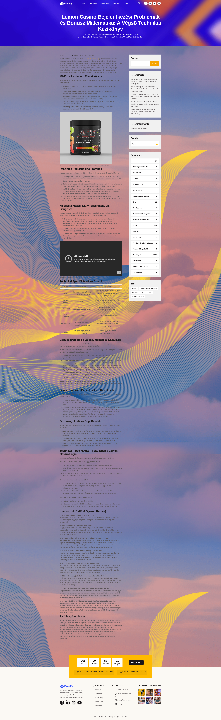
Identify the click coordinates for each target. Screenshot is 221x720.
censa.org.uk (137, 190)
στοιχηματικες (138, 272)
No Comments (89, 55)
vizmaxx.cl (137, 261)
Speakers (105, 3)
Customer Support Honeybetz (148, 288)
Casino (135, 178)
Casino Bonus (138, 184)
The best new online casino (143, 243)
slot (143, 292)
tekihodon (77, 55)
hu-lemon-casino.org (92, 59)
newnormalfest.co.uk (141, 220)
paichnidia (135, 292)
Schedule (116, 3)
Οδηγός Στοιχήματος (140, 267)
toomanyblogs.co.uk (140, 249)
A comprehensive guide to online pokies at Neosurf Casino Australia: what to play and (143, 112)
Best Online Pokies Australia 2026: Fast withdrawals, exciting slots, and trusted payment (145, 96)
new (134, 202)
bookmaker (137, 173)
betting (134, 288)
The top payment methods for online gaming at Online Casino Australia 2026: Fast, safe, (145, 104)
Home (83, 3)
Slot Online (137, 237)
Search (134, 58)
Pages (126, 3)
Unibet (150, 292)
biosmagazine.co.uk (140, 167)
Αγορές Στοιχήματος (138, 296)
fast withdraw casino (141, 196)
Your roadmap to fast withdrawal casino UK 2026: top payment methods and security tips (144, 89)
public (135, 225)
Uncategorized (138, 255)
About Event (94, 3)
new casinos (137, 208)
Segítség (136, 231)
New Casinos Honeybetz (141, 214)
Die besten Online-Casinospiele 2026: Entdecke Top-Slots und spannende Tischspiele (144, 81)
